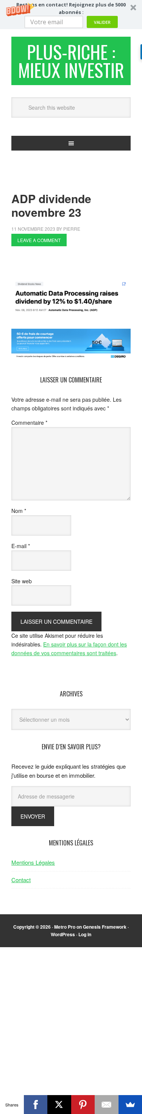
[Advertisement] (76, 265)
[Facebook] (36, 1104)
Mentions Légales (33, 862)
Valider (102, 22)
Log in (84, 934)
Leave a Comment (39, 240)
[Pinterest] (83, 1104)
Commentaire (29, 422)
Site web (21, 581)
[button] (71, 14)
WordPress (63, 934)
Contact (21, 880)
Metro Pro (64, 926)
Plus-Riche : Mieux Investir (71, 60)
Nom (18, 510)
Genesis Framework (104, 926)
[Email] (107, 1104)
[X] (59, 1104)
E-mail (20, 546)
